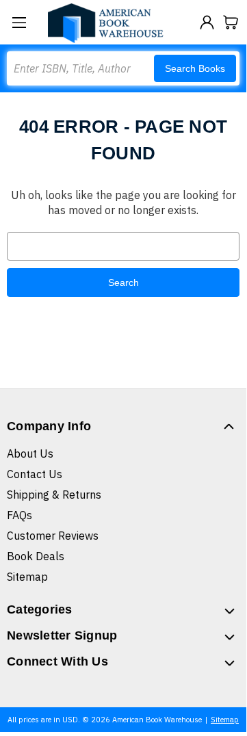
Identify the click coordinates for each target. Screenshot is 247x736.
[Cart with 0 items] (230, 22)
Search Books (195, 68)
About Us (30, 453)
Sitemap (27, 576)
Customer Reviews (53, 535)
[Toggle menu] (19, 22)
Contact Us (34, 474)
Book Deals (35, 556)
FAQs (19, 515)
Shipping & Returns (54, 494)
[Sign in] (207, 22)
